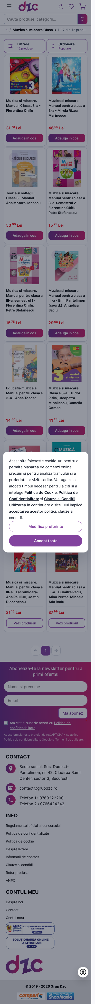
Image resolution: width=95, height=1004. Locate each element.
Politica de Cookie (40, 492)
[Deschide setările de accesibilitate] (83, 972)
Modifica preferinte (45, 526)
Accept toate (45, 540)
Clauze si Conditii (59, 498)
